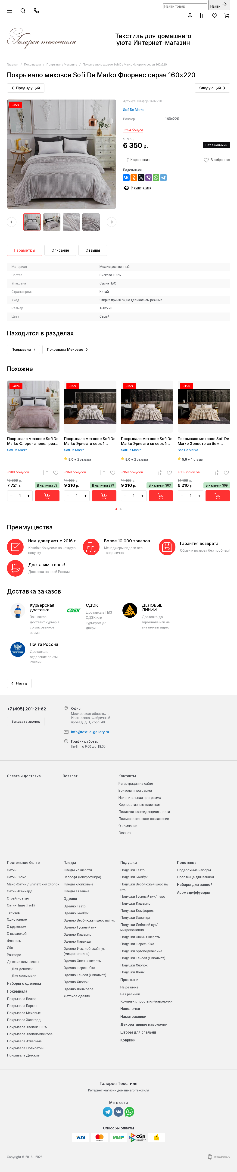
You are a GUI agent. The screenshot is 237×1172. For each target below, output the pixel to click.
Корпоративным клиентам (139, 805)
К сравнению (140, 160)
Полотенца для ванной (195, 877)
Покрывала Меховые (62, 64)
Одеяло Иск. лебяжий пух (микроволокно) (84, 951)
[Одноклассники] (134, 177)
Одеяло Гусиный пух (80, 927)
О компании (127, 826)
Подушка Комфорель (137, 911)
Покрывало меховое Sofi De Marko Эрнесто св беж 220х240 (203, 443)
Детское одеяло (77, 996)
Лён (10, 948)
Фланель (14, 941)
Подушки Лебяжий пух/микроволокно (139, 927)
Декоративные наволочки (143, 1024)
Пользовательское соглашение (143, 819)
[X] (141, 177)
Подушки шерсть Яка (137, 944)
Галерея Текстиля (118, 1083)
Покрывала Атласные (24, 1041)
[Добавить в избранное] (55, 472)
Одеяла (70, 899)
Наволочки (130, 1008)
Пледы (70, 862)
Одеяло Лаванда (77, 941)
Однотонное (17, 919)
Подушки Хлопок (134, 965)
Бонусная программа (135, 790)
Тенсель (13, 912)
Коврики (127, 1040)
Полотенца (186, 862)
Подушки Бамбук (134, 877)
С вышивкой (17, 933)
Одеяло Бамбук (76, 913)
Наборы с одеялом (24, 983)
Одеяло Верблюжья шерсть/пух (89, 920)
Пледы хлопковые (78, 884)
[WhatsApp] (156, 177)
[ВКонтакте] (126, 177)
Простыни (129, 980)
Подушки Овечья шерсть (140, 937)
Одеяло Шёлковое (79, 989)
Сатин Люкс (16, 877)
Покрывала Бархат (22, 1006)
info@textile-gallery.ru (90, 732)
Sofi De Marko (133, 110)
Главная (12, 64)
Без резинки (130, 994)
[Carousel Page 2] (121, 509)
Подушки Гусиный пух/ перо (142, 896)
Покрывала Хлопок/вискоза (30, 1034)
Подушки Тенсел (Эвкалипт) (142, 958)
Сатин (11, 870)
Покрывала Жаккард (24, 1020)
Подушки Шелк (132, 972)
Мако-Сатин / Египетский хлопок (33, 884)
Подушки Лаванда (135, 918)
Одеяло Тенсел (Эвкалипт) (85, 975)
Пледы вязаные (76, 891)
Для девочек (22, 969)
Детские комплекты (23, 962)
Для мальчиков (24, 976)
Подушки (128, 862)
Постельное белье (23, 862)
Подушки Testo (132, 870)
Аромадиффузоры (193, 892)
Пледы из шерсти (78, 870)
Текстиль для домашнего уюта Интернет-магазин (153, 39)
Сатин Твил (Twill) (21, 905)
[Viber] (148, 177)
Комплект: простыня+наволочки (146, 1001)
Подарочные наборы (194, 870)
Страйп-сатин (18, 898)
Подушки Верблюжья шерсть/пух (144, 887)
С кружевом (16, 927)
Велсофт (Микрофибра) (82, 877)
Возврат (70, 776)
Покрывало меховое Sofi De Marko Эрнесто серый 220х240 (89, 443)
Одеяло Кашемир (77, 934)
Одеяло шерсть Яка (79, 968)
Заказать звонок (26, 721)
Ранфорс (14, 955)
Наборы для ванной (194, 884)
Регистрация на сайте (135, 783)
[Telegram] (163, 177)
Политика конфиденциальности (144, 812)
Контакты (127, 776)
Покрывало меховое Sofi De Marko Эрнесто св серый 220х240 (146, 443)
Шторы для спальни (138, 1032)
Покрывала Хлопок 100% (27, 1027)
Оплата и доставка (24, 776)
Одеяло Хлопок (76, 982)
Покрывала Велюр (22, 999)
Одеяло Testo (75, 906)
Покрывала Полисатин (25, 1048)
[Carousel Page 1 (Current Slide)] (116, 509)
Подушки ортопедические (141, 951)
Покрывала (32, 64)
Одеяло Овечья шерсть (82, 961)
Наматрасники (133, 1016)
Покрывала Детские (23, 1055)
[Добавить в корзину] (47, 495)
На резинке (129, 987)
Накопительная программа (139, 798)
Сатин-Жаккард (19, 891)
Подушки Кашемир (135, 903)
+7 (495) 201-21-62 (26, 708)
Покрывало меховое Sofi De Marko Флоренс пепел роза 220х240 (33, 443)
